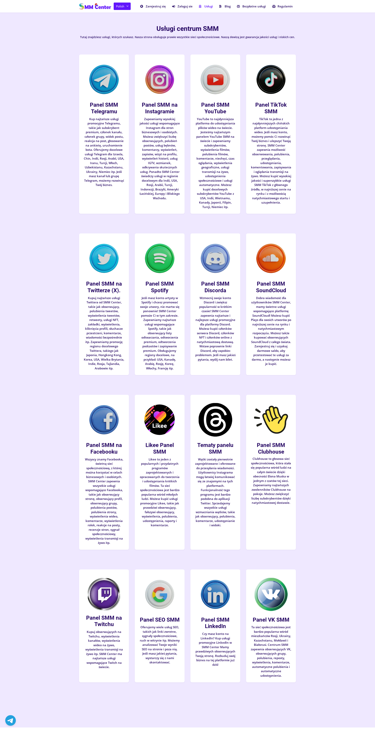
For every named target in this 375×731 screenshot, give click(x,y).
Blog (228, 6)
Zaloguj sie (185, 6)
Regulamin (285, 6)
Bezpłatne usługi (254, 6)
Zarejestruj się (156, 6)
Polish (120, 6)
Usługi (208, 6)
